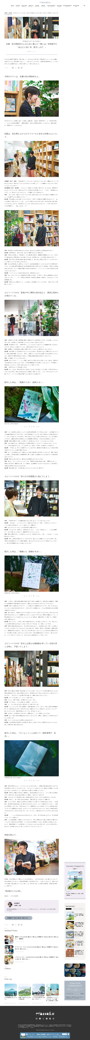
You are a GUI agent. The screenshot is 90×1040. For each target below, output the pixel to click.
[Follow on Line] (50, 1018)
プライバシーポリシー (79, 996)
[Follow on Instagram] (36, 1018)
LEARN (10, 12)
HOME (5, 12)
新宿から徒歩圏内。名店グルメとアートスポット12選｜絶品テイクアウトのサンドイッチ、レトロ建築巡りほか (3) (48, 1034)
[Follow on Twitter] (43, 1018)
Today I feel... (31, 1034)
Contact (32, 1027)
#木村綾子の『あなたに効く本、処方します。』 (18, 918)
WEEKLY (74, 908)
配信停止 (82, 993)
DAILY (69, 908)
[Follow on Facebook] (40, 1018)
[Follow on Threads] (53, 1018)
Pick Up (8, 979)
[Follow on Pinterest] (46, 1018)
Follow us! (74, 973)
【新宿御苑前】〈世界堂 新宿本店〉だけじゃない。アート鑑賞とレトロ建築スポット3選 (56, 1036)
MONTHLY (81, 908)
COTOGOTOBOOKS (12, 909)
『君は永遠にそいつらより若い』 (13, 891)
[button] (25, 427)
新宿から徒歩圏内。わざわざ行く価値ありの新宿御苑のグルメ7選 (26, 1036)
